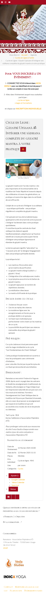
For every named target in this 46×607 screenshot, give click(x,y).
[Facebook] (2, 2)
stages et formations (23, 103)
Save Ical (15, 485)
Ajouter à (14, 476)
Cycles (20, 468)
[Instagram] (5, 2)
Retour (13, 489)
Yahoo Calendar (17, 482)
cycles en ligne (23, 100)
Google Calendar (18, 479)
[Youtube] (9, 2)
